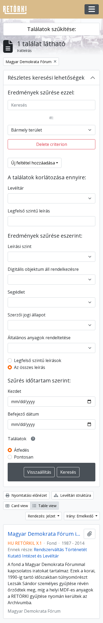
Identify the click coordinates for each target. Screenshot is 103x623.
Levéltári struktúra (75, 495)
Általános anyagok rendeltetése (39, 338)
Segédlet (16, 292)
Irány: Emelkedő (80, 516)
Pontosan (23, 457)
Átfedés (21, 450)
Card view (19, 505)
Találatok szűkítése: (51, 29)
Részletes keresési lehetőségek (46, 77)
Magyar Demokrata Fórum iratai (45, 534)
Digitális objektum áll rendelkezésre (43, 269)
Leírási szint (19, 246)
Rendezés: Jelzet (42, 516)
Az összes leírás (29, 367)
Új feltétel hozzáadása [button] (33, 163)
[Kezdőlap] (17, 9)
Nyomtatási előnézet (28, 495)
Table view (47, 505)
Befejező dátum (23, 414)
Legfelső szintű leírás (29, 211)
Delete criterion (51, 144)
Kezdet (14, 391)
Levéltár (16, 188)
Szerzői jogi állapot (26, 315)
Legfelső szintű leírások (37, 360)
